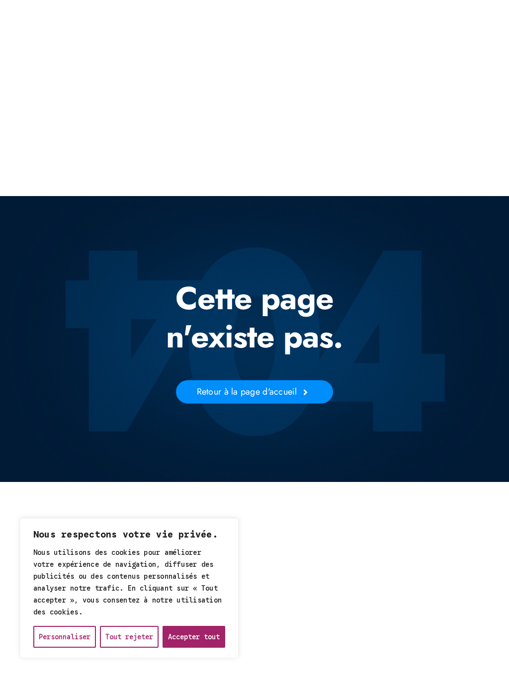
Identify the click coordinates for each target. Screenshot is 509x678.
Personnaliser (64, 636)
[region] (129, 588)
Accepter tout (194, 636)
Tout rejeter (129, 636)
